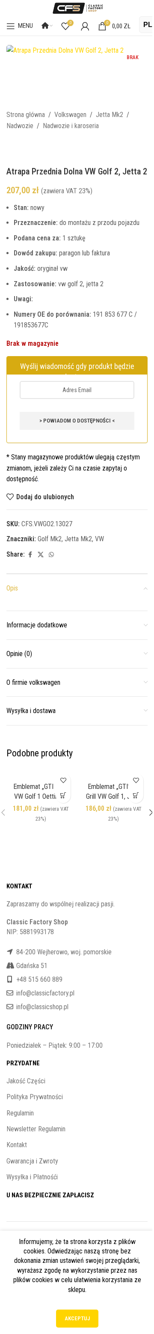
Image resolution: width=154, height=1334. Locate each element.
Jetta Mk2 (109, 115)
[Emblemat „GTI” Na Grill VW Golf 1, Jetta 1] (113, 774)
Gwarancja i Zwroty (32, 1161)
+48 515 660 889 (39, 979)
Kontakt (16, 1145)
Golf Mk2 (50, 539)
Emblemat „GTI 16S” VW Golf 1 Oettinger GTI (40, 796)
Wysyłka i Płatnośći (32, 1177)
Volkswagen (70, 115)
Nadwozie (19, 126)
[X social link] (40, 555)
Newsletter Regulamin (35, 1129)
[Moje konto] (85, 26)
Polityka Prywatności (34, 1097)
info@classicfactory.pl (45, 993)
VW (99, 539)
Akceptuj (77, 1318)
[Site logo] (77, 7)
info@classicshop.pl (42, 1007)
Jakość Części (25, 1081)
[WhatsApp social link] (51, 555)
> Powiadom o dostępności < (77, 420)
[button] (63, 795)
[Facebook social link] (30, 555)
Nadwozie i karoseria (71, 126)
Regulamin (20, 1113)
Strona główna (25, 115)
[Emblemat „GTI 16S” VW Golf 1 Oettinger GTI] (40, 774)
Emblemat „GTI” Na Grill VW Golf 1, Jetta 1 (113, 796)
